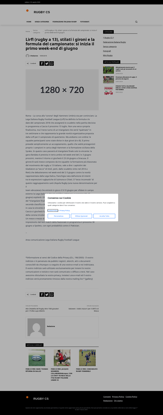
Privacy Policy (65, 210)
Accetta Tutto (104, 216)
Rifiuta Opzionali (81, 216)
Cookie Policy (53, 210)
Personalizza (58, 216)
